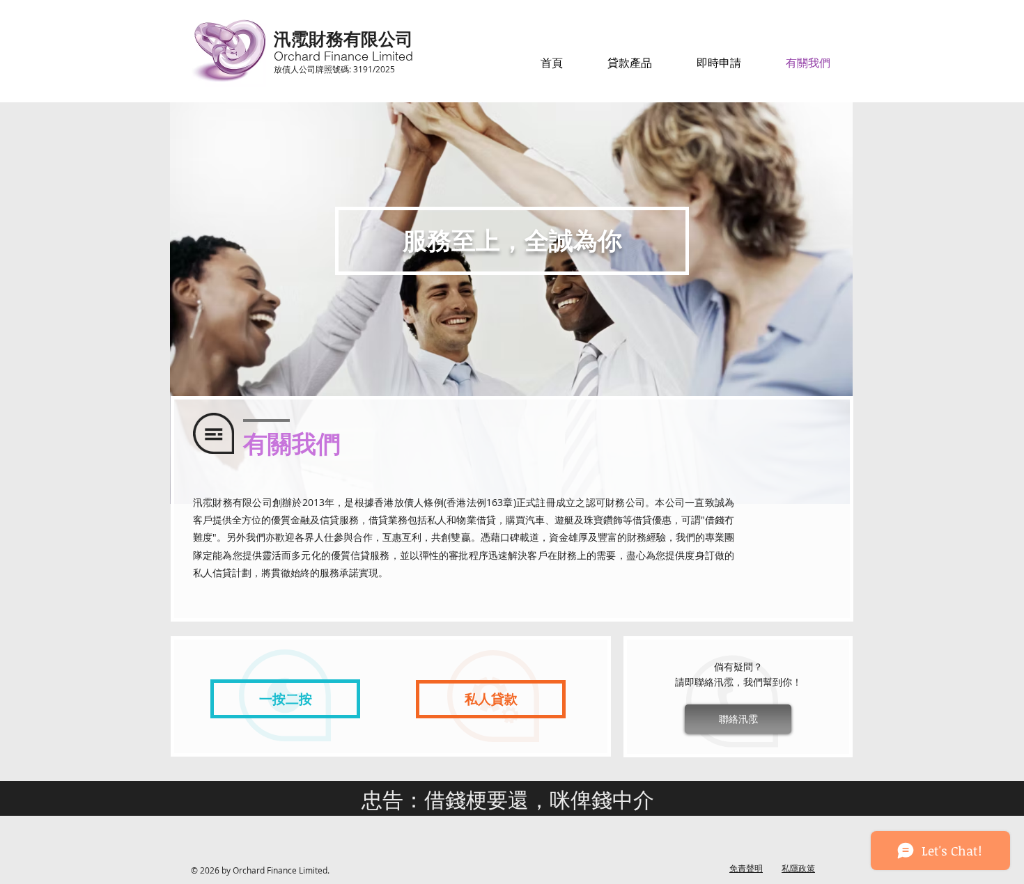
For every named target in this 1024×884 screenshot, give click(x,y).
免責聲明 (746, 868)
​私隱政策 (798, 868)
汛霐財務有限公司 (343, 38)
